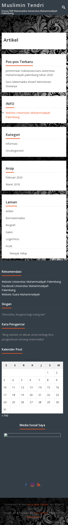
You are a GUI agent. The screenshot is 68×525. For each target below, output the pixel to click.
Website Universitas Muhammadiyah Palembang (31, 281)
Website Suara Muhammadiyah (21, 294)
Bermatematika (15, 218)
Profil (9, 246)
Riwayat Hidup (18, 253)
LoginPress (12, 239)
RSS (39, 485)
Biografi (10, 225)
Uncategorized (14, 150)
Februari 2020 (14, 177)
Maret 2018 (13, 184)
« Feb (5, 415)
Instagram (32, 485)
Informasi (11, 143)
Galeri (9, 232)
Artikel (9, 211)
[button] (57, 24)
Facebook (26, 485)
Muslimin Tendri (23, 5)
